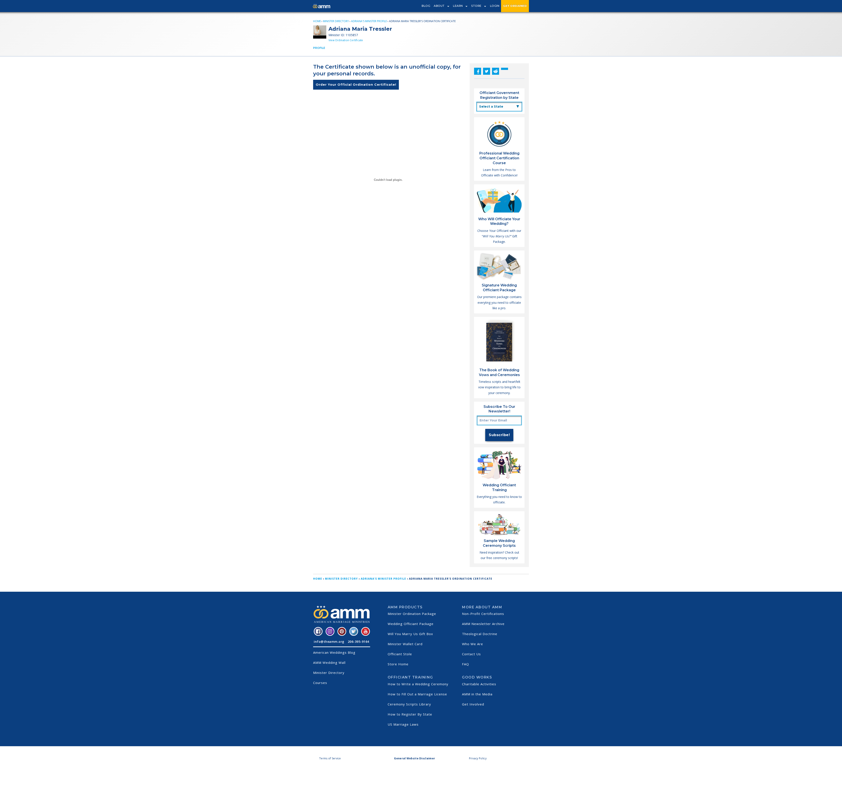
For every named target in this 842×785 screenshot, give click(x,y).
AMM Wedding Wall (329, 662)
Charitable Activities (479, 684)
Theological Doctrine (479, 634)
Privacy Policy (478, 758)
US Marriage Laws (403, 724)
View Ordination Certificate (345, 40)
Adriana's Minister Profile (369, 21)
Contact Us (471, 654)
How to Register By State (410, 714)
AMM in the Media (477, 694)
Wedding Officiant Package (410, 624)
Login (494, 5)
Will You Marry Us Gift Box (410, 634)
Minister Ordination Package (412, 613)
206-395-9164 (358, 641)
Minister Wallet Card (405, 644)
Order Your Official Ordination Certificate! (356, 85)
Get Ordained (515, 5)
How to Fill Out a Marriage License (417, 694)
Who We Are (472, 644)
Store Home (398, 664)
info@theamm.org (329, 641)
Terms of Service (330, 758)
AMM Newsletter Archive (483, 624)
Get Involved (473, 704)
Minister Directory (336, 21)
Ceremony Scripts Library (409, 704)
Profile (319, 48)
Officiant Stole (400, 654)
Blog (426, 5)
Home (317, 21)
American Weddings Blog (334, 652)
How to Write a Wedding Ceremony (418, 684)
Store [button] (476, 5)
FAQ (465, 664)
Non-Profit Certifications (483, 613)
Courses (320, 682)
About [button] (439, 5)
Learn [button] (458, 5)
